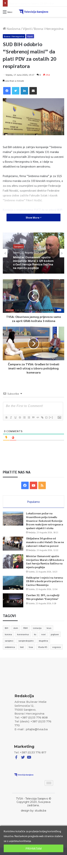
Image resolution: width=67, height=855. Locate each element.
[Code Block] (37, 417)
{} (46, 417)
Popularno (33, 501)
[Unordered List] (28, 417)
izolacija (37, 627)
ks (35, 634)
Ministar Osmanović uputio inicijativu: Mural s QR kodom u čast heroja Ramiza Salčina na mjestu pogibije (45, 561)
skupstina (43, 640)
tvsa (31, 646)
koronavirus (23, 634)
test (22, 646)
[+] (51, 417)
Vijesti (27, 28)
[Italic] (11, 417)
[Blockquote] (33, 417)
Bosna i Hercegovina (48, 28)
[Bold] (6, 417)
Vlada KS (42, 646)
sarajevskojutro (26, 640)
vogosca (56, 646)
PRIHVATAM (33, 848)
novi (43, 634)
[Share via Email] (33, 91)
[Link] (42, 417)
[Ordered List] (24, 417)
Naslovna (13, 28)
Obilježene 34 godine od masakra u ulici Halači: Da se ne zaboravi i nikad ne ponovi (45, 542)
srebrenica (10, 646)
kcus (49, 627)
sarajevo (9, 640)
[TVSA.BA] (33, 11)
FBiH (25, 627)
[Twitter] (15, 91)
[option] (33, 253)
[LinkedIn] (24, 91)
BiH (6, 627)
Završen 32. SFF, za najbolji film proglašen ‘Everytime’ (42, 596)
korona (8, 634)
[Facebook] (7, 91)
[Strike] (19, 417)
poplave (55, 634)
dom (15, 627)
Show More (33, 217)
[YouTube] (33, 485)
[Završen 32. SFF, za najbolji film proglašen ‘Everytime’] (13, 600)
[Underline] (15, 417)
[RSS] (42, 485)
